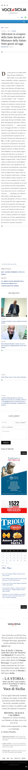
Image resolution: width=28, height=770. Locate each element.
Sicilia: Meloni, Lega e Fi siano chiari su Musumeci (13, 377)
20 (21, 558)
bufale (9, 264)
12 (17, 555)
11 (14, 555)
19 (17, 558)
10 (10, 555)
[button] (2, 5)
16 (6, 558)
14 (25, 555)
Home (2, 27)
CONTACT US (17, 758)
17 (10, 558)
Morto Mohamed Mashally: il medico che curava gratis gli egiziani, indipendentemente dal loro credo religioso (13, 345)
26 (17, 560)
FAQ (12, 758)
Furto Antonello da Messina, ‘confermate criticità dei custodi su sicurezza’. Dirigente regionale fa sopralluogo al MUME (14, 589)
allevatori (5, 264)
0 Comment (13, 31)
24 (10, 560)
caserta (12, 264)
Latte (15, 264)
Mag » (9, 568)
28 (25, 560)
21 (25, 558)
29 (3, 562)
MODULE (24, 758)
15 (3, 558)
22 (3, 560)
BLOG (8, 758)
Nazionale (6, 27)
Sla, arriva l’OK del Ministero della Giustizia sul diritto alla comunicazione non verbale (12, 283)
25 (14, 560)
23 (6, 560)
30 (6, 562)
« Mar (3, 568)
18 (14, 558)
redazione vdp (4, 46)
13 (21, 555)
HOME (3, 758)
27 (21, 560)
